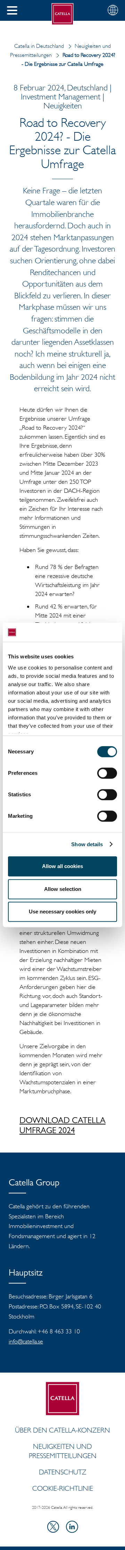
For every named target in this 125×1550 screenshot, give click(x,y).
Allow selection (62, 889)
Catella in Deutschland (39, 46)
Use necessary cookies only (62, 911)
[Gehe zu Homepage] (63, 14)
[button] (12, 10)
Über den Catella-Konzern (62, 1430)
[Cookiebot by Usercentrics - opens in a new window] (88, 632)
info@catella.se (26, 1341)
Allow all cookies (62, 866)
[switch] (107, 773)
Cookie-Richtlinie (62, 1488)
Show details (87, 844)
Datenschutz (62, 1472)
